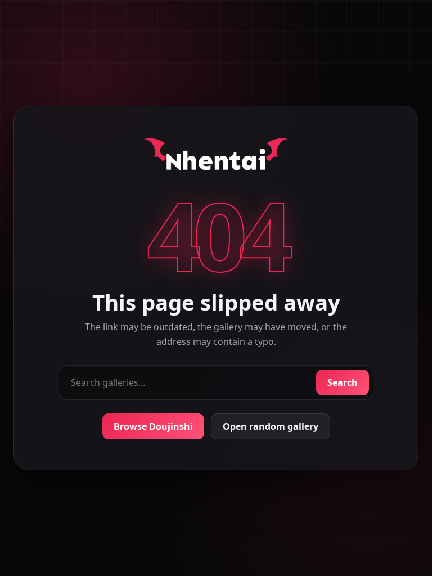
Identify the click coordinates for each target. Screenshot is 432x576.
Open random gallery (270, 426)
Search (342, 382)
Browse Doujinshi (153, 426)
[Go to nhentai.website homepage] (216, 157)
